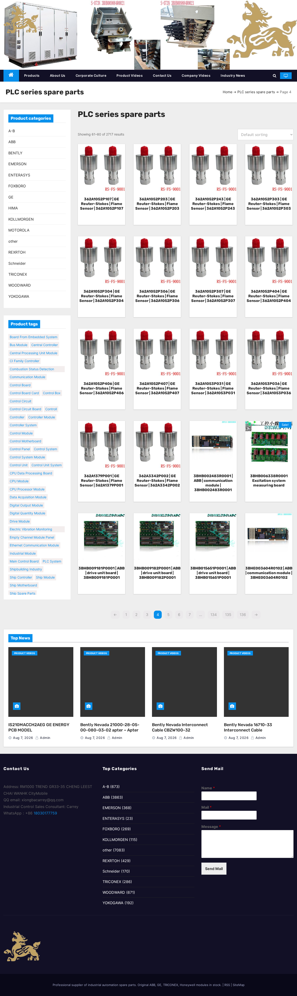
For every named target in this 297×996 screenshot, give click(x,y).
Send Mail (214, 868)
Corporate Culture (91, 75)
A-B (11, 131)
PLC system (52, 556)
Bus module (18, 340)
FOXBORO (17, 186)
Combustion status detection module (32, 364)
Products (32, 75)
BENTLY (15, 153)
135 (228, 614)
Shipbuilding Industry (26, 564)
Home (227, 92)
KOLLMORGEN (21, 219)
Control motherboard (25, 436)
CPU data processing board (31, 468)
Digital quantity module (27, 508)
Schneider (17, 263)
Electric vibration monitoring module (31, 524)
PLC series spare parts (256, 92)
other (13, 241)
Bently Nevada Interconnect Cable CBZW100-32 (180, 727)
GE (10, 197)
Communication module (27, 372)
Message (211, 826)
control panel (20, 444)
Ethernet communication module (34, 540)
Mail (206, 807)
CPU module (19, 476)
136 (243, 614)
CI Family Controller (24, 356)
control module (21, 428)
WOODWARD (19, 285)
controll (51, 404)
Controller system (23, 420)
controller (17, 412)
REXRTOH (17, 252)
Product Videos (129, 75)
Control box (52, 388)
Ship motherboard (23, 580)
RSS (227, 985)
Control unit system (47, 460)
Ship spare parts (22, 588)
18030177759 (45, 813)
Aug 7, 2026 (23, 738)
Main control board (24, 556)
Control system (45, 444)
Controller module (41, 412)
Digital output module (26, 500)
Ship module (45, 572)
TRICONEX (17, 274)
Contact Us (162, 75)
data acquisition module (28, 492)
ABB (12, 141)
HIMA (13, 208)
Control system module (27, 452)
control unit (19, 460)
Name (208, 788)
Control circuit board (25, 404)
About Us (57, 75)
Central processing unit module (33, 348)
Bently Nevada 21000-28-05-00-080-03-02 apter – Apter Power (109, 730)
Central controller (44, 340)
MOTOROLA (18, 230)
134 (213, 614)
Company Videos (196, 75)
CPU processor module (27, 484)
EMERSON (17, 164)
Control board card (24, 388)
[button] (274, 75)
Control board (20, 380)
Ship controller (21, 572)
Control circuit (20, 396)
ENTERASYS (19, 175)
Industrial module (23, 548)
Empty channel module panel (32, 532)
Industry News (233, 75)
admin (44, 738)
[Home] (11, 76)
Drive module (20, 516)
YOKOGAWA (18, 296)
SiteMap (239, 985)
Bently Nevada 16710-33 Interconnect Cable (248, 727)
